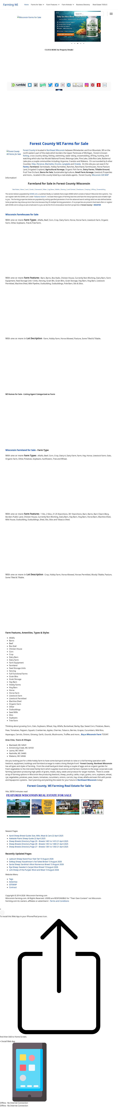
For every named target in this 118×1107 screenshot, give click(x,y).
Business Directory (83, 5)
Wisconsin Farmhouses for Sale (21, 214)
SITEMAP (13, 884)
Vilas (34, 164)
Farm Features (51, 5)
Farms (26, 166)
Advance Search (40, 197)
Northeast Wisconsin (56, 150)
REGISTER (97, 205)
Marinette (49, 164)
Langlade (66, 164)
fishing (26, 155)
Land (26, 189)
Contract (13, 887)
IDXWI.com (34, 194)
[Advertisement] (59, 110)
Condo (31, 189)
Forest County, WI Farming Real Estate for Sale (59, 786)
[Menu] (111, 13)
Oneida (77, 164)
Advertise (13, 882)
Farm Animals (67, 5)
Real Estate (16, 189)
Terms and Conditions (59, 901)
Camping (87, 189)
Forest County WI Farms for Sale (59, 143)
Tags (11, 879)
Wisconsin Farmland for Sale (20, 450)
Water (45, 189)
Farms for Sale (36, 5)
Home (26, 5)
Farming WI (10, 4)
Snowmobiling (101, 189)
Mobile (57, 189)
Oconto (58, 164)
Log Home (51, 189)
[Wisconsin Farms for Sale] (34, 27)
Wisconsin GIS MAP (100, 175)
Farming (63, 189)
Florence (40, 164)
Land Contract (71, 189)
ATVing (94, 189)
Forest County (29, 150)
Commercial (38, 189)
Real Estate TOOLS (100, 5)
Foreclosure (80, 189)
